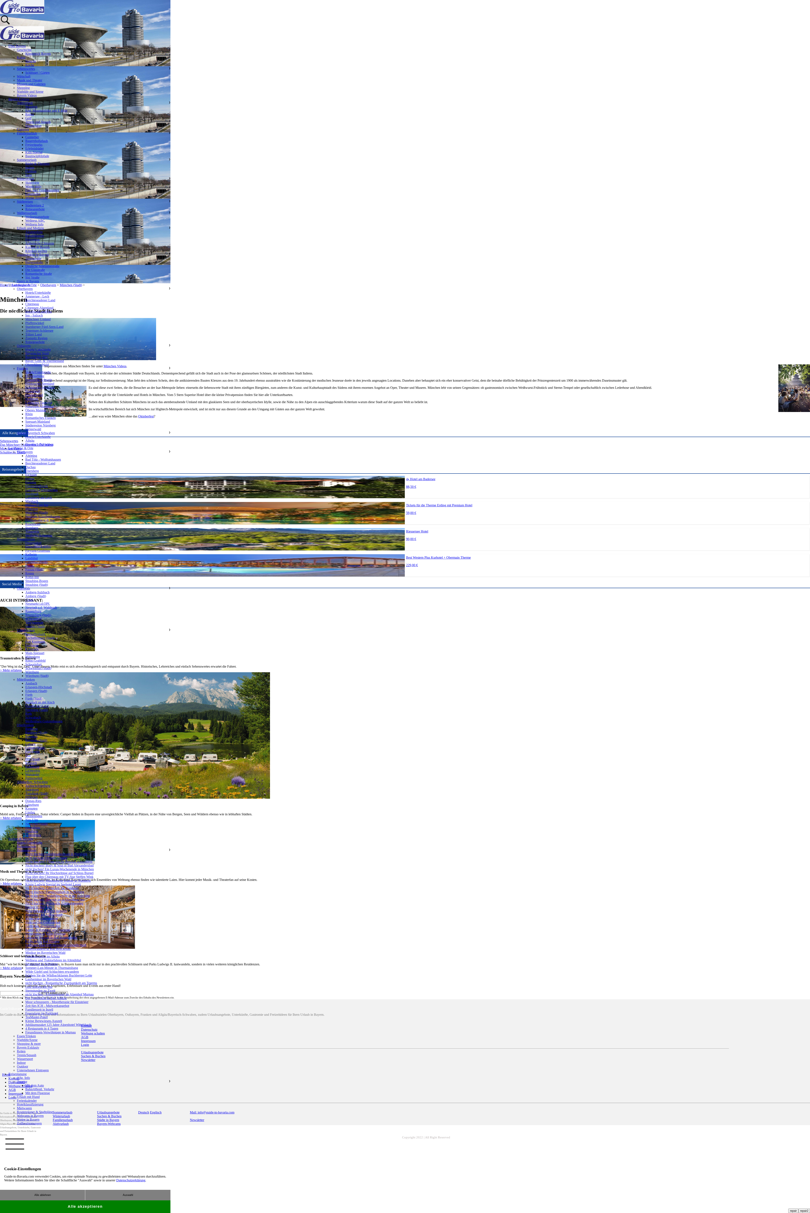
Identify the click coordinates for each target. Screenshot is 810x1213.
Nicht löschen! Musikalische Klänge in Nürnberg (58, 880)
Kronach (31, 763)
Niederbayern (26, 539)
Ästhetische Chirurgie (39, 243)
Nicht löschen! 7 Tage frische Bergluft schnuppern (58, 861)
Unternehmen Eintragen (33, 1070)
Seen (28, 175)
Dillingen (31, 797)
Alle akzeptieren (85, 1206)
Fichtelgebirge (34, 376)
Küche (29, 65)
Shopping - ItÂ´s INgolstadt (43, 914)
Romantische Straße (38, 273)
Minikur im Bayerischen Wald (45, 952)
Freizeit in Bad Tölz (38, 907)
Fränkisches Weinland (40, 387)
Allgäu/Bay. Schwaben (32, 782)
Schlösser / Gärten (37, 72)
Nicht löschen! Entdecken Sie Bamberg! (52, 888)
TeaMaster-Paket (36, 1017)
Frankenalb (32, 391)
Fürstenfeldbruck (36, 486)
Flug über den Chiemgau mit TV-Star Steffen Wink (59, 877)
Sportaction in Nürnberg (41, 964)
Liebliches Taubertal (38, 402)
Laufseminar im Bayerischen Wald (48, 979)
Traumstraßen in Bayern (33, 254)
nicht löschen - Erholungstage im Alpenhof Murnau (59, 994)
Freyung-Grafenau (37, 550)
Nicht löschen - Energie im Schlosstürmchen (54, 899)
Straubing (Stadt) (36, 584)
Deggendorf (33, 543)
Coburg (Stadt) (35, 748)
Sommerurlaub (26, 160)
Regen (29, 573)
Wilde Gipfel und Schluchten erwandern (52, 971)
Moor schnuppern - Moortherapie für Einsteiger (56, 1002)
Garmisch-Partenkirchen (41, 490)
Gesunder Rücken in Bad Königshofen (51, 937)
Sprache (30, 61)
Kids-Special (33, 152)
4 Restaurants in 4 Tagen (41, 1028)
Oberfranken (25, 725)
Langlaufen (32, 194)
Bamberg (31, 729)
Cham (29, 600)
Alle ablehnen (42, 1195)
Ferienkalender (27, 1100)
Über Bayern (17, 46)
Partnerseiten (33, 778)
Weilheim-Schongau (38, 535)
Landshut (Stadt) (36, 562)
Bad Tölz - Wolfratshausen (43, 459)
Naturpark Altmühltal (39, 406)
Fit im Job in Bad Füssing (42, 941)
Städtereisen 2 (34, 205)
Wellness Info (34, 224)
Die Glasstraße (35, 270)
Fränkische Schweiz (38, 380)
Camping (23, 129)
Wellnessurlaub (27, 213)
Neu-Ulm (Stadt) (36, 823)
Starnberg (31, 528)
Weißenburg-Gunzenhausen (43, 721)
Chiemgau (32, 304)
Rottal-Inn (32, 577)
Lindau (30, 812)
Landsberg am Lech (38, 497)
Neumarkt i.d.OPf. (37, 603)
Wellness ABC (35, 220)
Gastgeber (32, 137)
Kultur (21, 57)
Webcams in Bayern (30, 1116)
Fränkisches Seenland (39, 383)
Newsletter (197, 1120)
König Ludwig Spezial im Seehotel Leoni (53, 884)
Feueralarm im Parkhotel (41, 1013)
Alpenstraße (33, 258)
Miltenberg (32, 657)
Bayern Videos (27, 95)
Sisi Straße (32, 277)
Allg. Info (23, 1078)
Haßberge (31, 399)
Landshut (31, 558)
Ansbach (31, 683)
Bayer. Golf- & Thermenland (44, 361)
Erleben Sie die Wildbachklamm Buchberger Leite (58, 975)
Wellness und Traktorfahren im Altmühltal (53, 960)
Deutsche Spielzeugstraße (42, 266)
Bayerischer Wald (37, 353)
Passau (29, 566)
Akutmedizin (34, 232)
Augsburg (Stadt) (36, 793)
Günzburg (32, 804)
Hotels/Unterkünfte (38, 292)
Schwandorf (33, 619)
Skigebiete (32, 182)
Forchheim (32, 751)
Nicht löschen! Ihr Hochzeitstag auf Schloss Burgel (59, 873)
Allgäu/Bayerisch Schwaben (36, 433)
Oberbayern (25, 289)
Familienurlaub (27, 133)
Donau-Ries (33, 801)
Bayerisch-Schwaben (39, 444)
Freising (30, 482)
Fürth (28, 694)
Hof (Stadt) (32, 759)
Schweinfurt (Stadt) (38, 668)
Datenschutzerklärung (130, 1180)
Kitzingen (31, 649)
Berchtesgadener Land (40, 300)
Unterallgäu (33, 835)
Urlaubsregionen (19, 285)
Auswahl (128, 1195)
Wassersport (33, 125)
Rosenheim (32, 524)
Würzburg (32, 672)
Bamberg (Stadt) (36, 732)
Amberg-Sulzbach (37, 592)
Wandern (31, 107)
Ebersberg (32, 471)
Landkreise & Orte (20, 448)
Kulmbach (32, 767)
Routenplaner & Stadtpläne (35, 1112)
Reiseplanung (17, 1074)
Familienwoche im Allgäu (42, 956)
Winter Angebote (36, 198)
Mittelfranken (26, 679)
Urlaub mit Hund (28, 1097)
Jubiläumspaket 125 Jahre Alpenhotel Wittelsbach (58, 1024)
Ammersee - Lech (37, 296)
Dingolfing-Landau (38, 547)
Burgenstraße (34, 262)
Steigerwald (33, 429)
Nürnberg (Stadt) (36, 710)
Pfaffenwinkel (34, 323)
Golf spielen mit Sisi (38, 987)
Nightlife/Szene (27, 1040)
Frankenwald (34, 395)
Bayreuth (31, 736)
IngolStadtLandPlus (38, 311)
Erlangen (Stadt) (36, 691)
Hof (28, 755)
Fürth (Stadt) (33, 698)
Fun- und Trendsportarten (42, 190)
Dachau (30, 467)
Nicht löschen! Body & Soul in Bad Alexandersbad (59, 865)
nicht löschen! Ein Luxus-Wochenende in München (59, 869)
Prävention (32, 239)
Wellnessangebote (37, 217)
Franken (22, 368)
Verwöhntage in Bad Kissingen (46, 911)
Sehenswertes (26, 69)
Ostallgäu (31, 831)
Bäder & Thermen (37, 163)
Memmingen (33, 816)
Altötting (31, 456)
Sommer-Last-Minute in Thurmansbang (51, 968)
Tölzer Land (33, 334)
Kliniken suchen (36, 251)
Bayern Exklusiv (28, 1047)
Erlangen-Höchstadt (38, 687)
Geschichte (24, 50)
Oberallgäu (32, 827)
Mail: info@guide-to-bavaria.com (212, 1112)
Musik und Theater (29, 80)
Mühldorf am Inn (36, 505)
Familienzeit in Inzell (39, 1009)
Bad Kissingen (35, 641)
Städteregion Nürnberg (40, 425)
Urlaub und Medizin (30, 228)
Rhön (29, 414)
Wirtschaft (23, 76)
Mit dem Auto (34, 1085)
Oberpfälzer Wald (37, 364)
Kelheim (31, 554)
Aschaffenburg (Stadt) (40, 638)
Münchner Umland (38, 319)
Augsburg (32, 789)
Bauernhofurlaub (36, 141)
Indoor (29, 167)
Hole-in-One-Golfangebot (42, 922)
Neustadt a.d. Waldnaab (41, 607)
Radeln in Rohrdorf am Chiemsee (47, 930)
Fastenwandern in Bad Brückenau (48, 949)
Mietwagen (24, 1108)
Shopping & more (29, 1043)
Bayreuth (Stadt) (36, 740)
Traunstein (32, 531)
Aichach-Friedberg (37, 786)
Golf (28, 118)
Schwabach (33, 717)
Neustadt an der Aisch (40, 702)
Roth (28, 713)
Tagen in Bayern (28, 281)
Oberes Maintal (35, 410)
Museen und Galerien (31, 84)
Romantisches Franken (40, 418)
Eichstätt (31, 474)
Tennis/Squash (26, 1055)
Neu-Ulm (31, 820)
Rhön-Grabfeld (35, 660)
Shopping (23, 88)
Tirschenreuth (34, 622)
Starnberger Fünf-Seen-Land (44, 327)
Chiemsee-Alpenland (39, 308)
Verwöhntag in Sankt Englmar (45, 933)
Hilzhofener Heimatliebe (41, 918)
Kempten (31, 808)
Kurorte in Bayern (37, 247)
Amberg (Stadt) (35, 596)
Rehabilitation (34, 236)
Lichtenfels (32, 770)
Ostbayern (24, 346)
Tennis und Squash (38, 122)
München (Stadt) (36, 512)
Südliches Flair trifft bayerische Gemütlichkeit (55, 945)
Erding (29, 478)
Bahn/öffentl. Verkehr (39, 1089)
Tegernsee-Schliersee (39, 330)
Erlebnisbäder (34, 148)
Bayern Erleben (18, 99)
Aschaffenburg (35, 634)
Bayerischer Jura (36, 357)
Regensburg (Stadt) (38, 615)
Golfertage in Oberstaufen (42, 926)
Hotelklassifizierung (30, 1104)
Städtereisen (25, 201)
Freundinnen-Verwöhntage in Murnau (50, 1032)
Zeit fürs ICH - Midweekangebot (47, 1006)
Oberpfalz (23, 588)
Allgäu (29, 440)
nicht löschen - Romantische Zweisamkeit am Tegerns (61, 983)
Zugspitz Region (36, 338)
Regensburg (33, 611)
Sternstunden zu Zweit (40, 990)
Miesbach (31, 501)
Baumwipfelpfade (37, 156)
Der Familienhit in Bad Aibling (46, 998)
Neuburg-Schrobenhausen (42, 516)
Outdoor (30, 171)
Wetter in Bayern (28, 1119)
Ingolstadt (31, 493)
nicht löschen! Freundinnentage (46, 858)
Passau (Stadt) (34, 569)
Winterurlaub (25, 179)
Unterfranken (26, 630)
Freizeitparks (33, 144)
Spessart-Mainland (37, 421)
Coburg (30, 744)
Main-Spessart (34, 653)
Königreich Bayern (38, 53)
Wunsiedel (32, 774)
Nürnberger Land (37, 706)
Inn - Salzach (34, 315)
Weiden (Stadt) (35, 626)
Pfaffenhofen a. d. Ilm (39, 520)
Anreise (22, 1081)
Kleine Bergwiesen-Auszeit (43, 1021)
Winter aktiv (33, 186)
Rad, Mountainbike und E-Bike (46, 110)
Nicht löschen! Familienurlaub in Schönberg (54, 892)
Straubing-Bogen (36, 581)
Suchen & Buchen (20, 839)
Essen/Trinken (26, 1036)
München (31, 509)
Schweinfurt (33, 664)
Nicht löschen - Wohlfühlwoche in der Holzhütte (57, 896)
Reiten (29, 114)
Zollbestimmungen (29, 1123)
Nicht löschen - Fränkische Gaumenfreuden (54, 903)
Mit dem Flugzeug (37, 1093)
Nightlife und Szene (30, 91)
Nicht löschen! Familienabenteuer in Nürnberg (56, 854)
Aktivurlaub (25, 103)
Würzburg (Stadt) (37, 676)
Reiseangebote (35, 209)
